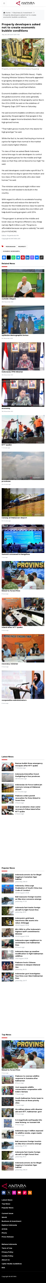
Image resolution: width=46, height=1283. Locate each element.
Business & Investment (22, 13)
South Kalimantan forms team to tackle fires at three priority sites (29, 1100)
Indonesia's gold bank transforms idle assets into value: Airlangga (26, 920)
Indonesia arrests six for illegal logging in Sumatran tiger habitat (28, 877)
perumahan (11, 246)
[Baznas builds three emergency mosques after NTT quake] (23, 429)
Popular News (8, 868)
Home (8, 13)
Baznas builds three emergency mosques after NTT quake (23, 443)
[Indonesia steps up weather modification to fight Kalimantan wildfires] (8, 955)
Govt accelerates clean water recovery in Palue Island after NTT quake (23, 626)
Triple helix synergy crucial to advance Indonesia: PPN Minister (19, 370)
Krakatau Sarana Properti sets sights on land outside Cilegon (22, 297)
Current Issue (7, 1213)
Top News (6, 1035)
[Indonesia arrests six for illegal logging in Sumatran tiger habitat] (8, 878)
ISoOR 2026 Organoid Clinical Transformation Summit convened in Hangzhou (22, 553)
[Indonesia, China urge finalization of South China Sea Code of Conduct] (8, 889)
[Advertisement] (23, 730)
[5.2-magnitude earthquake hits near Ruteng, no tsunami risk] (8, 1123)
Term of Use (7, 1248)
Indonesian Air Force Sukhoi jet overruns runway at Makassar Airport (20, 516)
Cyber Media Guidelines (12, 1264)
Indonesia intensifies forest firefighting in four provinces (22, 480)
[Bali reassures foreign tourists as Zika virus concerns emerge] (8, 900)
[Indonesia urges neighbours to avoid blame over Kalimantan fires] (8, 943)
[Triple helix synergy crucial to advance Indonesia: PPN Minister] (23, 356)
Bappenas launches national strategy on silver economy (22, 407)
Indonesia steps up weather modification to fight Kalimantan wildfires (29, 953)
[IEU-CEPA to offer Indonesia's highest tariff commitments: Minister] (8, 932)
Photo (4, 1233)
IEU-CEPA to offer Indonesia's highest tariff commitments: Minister (28, 931)
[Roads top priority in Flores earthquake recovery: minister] (23, 648)
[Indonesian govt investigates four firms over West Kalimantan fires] (8, 977)
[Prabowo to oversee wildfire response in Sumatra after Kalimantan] (8, 1079)
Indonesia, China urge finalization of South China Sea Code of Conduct (28, 888)
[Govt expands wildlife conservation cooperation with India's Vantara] (8, 1090)
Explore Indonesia (9, 1225)
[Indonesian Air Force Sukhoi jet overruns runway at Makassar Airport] (23, 502)
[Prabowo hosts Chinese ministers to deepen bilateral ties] (8, 966)
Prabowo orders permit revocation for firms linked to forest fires (22, 589)
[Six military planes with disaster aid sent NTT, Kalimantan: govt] (8, 1112)
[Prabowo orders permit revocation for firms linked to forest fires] (23, 575)
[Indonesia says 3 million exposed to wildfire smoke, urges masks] (8, 1134)
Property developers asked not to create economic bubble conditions (19, 16)
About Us (6, 1260)
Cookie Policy (7, 1256)
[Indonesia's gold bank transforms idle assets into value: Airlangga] (8, 921)
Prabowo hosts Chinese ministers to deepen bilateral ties (27, 964)
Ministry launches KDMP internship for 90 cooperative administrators (20, 699)
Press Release (8, 1237)
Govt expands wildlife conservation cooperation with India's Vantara (28, 1089)
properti (22, 246)
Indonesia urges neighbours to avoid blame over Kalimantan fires (28, 942)
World (4, 1217)
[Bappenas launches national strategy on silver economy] (23, 393)
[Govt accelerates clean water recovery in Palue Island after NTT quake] (23, 612)
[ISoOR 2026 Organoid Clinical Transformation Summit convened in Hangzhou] (23, 539)
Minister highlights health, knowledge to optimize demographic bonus (20, 334)
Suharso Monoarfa (11, 251)
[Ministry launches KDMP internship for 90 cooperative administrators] (23, 685)
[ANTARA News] (25, 3)
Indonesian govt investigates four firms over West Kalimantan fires (29, 976)
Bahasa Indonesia (9, 1244)
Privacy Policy (7, 1252)
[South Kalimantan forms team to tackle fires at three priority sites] (8, 1101)
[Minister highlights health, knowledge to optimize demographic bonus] (23, 320)
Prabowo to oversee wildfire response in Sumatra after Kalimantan (27, 1078)
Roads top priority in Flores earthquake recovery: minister (20, 662)
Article (4, 1229)
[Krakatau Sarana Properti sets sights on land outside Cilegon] (23, 283)
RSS (3, 1268)
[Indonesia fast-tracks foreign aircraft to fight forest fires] (8, 911)
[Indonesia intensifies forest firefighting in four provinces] (23, 466)
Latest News (8, 757)
